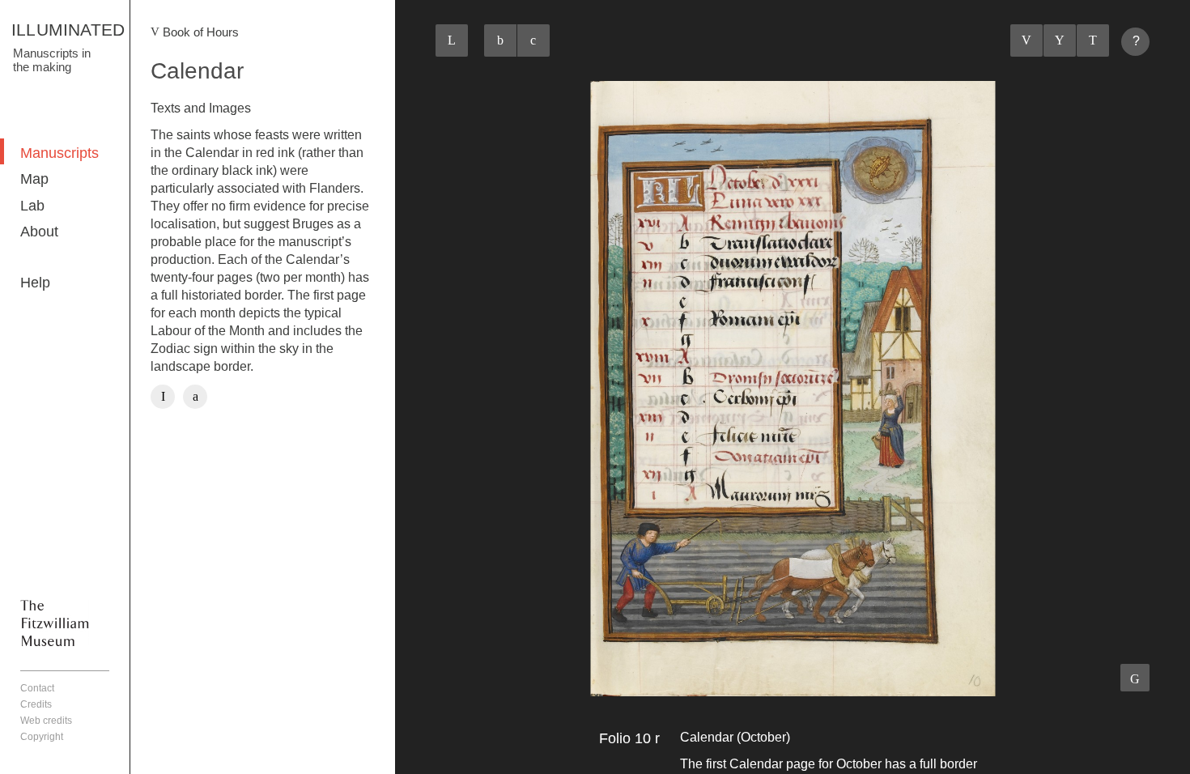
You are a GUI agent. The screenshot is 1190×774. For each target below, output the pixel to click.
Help (35, 282)
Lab (32, 206)
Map (34, 179)
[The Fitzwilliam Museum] (54, 622)
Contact (37, 688)
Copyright (41, 736)
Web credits (46, 720)
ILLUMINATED (68, 29)
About (39, 231)
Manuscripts (59, 153)
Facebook (163, 397)
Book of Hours (201, 32)
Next (1093, 40)
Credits (36, 704)
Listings (1059, 40)
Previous (1026, 40)
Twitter (195, 397)
